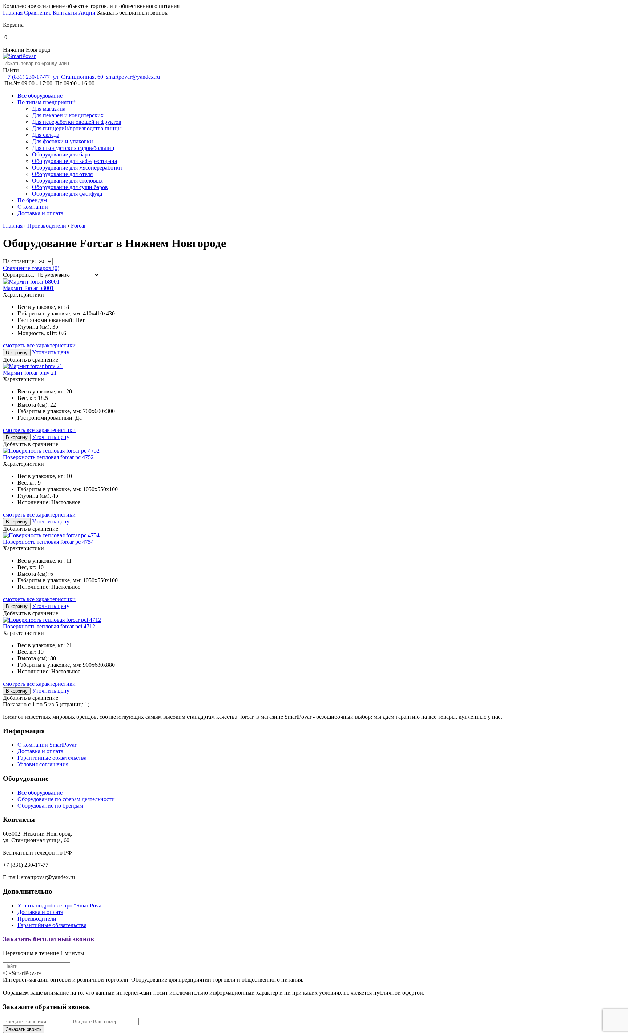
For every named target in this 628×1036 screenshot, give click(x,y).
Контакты (65, 12)
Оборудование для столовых (67, 181)
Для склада (45, 135)
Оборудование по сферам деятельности (66, 799)
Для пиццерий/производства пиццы (77, 128)
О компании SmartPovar (46, 745)
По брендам (32, 200)
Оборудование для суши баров (70, 187)
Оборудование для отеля (62, 174)
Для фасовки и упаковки (62, 141)
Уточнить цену (50, 352)
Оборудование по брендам (50, 806)
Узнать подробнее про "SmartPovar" (61, 905)
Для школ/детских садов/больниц (73, 148)
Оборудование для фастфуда (67, 194)
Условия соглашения (42, 764)
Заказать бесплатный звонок (48, 939)
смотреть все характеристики (39, 345)
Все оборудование (40, 96)
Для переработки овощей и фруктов (76, 122)
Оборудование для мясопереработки (77, 167)
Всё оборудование (40, 793)
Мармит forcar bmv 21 (30, 373)
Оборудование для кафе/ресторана (74, 161)
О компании (32, 207)
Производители (46, 226)
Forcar (78, 226)
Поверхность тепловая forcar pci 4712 (49, 626)
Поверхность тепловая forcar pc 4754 (48, 542)
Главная (13, 12)
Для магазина (48, 109)
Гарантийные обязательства (51, 758)
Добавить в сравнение (30, 359)
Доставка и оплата (40, 213)
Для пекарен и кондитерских (68, 115)
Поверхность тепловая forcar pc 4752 (48, 457)
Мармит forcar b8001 (28, 288)
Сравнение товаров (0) (31, 268)
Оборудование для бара (61, 154)
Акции (87, 12)
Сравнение (37, 12)
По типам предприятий (46, 102)
